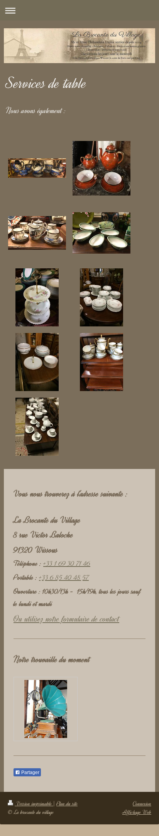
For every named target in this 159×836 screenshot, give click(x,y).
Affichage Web (136, 812)
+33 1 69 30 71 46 (66, 563)
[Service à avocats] (101, 233)
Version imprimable (34, 803)
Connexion (142, 803)
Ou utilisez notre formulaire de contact (66, 619)
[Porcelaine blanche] (37, 427)
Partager (29, 772)
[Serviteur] (37, 297)
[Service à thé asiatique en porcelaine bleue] (37, 168)
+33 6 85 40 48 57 (64, 577)
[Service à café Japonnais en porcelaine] (37, 233)
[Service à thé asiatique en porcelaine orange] (101, 168)
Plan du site (67, 803)
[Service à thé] (101, 362)
